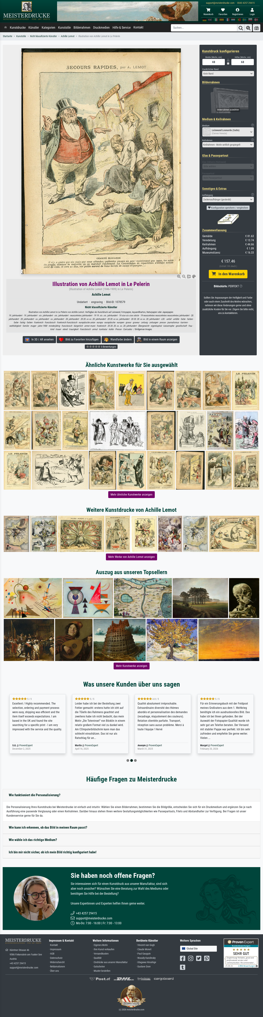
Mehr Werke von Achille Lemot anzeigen (131, 557)
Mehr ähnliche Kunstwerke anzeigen (131, 494)
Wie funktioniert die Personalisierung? (34, 795)
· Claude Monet (143, 949)
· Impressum (55, 949)
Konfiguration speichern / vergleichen (229, 207)
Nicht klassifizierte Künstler (43, 36)
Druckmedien (101, 27)
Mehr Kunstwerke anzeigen (131, 666)
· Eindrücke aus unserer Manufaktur (110, 962)
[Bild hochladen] (256, 28)
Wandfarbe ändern (120, 339)
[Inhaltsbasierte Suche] (248, 28)
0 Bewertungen (108, 346)
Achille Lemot (67, 36)
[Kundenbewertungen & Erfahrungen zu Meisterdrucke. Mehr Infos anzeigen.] (241, 953)
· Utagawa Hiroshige (146, 962)
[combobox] (228, 73)
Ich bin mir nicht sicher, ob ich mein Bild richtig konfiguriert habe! (52, 852)
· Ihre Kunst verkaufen (103, 949)
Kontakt (138, 27)
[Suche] (241, 28)
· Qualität (97, 958)
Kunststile (64, 27)
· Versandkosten (101, 953)
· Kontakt (53, 945)
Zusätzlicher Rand (210, 69)
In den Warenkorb (230, 274)
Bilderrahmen (82, 27)
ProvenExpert (31, 745)
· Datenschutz (55, 958)
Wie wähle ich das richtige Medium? (33, 840)
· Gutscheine (99, 966)
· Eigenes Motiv (100, 945)
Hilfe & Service (122, 27)
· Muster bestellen (101, 970)
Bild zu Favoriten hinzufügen (81, 339)
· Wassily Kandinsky (146, 958)
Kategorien (48, 27)
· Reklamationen (57, 966)
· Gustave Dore (143, 966)
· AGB (51, 953)
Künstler (33, 27)
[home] (5, 27)
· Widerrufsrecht (57, 962)
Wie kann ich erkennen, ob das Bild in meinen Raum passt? (48, 827)
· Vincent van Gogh (145, 945)
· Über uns (54, 970)
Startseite (7, 36)
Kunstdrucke (18, 27)
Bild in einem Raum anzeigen (159, 339)
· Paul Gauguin (143, 953)
